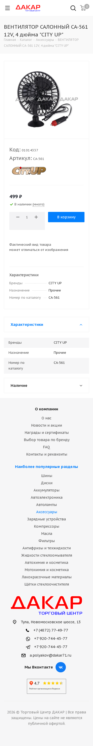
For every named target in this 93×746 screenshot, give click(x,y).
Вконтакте (61, 667)
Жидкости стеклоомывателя (46, 555)
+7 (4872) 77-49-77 (50, 630)
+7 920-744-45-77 (50, 638)
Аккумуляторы (46, 490)
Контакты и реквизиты (46, 454)
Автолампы (46, 504)
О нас (46, 418)
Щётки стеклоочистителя (46, 584)
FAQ (46, 447)
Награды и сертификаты (47, 432)
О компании (46, 408)
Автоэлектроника (47, 497)
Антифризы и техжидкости (46, 548)
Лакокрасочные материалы (47, 577)
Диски (46, 483)
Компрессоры (46, 526)
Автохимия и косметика (46, 562)
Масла (46, 533)
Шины (46, 475)
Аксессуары (46, 512)
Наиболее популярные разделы (46, 466)
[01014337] (46, 99)
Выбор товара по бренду (46, 439)
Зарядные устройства (46, 519)
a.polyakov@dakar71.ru (51, 655)
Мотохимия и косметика (47, 569)
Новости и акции (46, 425)
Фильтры (46, 541)
